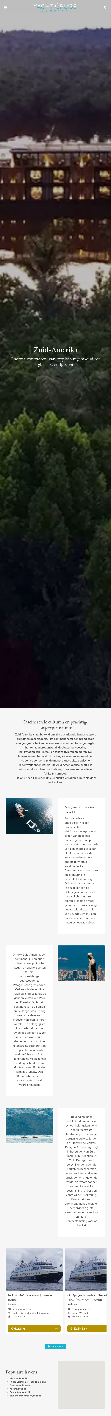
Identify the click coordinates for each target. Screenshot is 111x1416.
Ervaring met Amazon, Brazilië (25, 1395)
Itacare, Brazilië (18, 1388)
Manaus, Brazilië (18, 1378)
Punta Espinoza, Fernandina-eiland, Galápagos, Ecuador (28, 1383)
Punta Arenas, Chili (20, 1392)
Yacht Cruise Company (54, 7)
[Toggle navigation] (5, 7)
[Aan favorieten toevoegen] (59, 1252)
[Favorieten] (106, 8)
